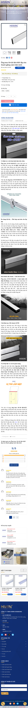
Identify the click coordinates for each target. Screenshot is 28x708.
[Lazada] (14, 704)
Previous (3, 53)
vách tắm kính (16, 128)
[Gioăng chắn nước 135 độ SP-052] (7, 581)
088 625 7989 (22, 707)
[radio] (3, 91)
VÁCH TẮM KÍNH (11, 11)
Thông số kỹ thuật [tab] (7, 120)
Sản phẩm (4, 644)
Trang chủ (3, 11)
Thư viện (4, 646)
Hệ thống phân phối (6, 651)
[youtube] (6, 635)
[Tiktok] (9, 635)
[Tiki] (18, 704)
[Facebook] (2, 635)
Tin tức (3, 653)
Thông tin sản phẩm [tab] (7, 117)
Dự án (3, 648)
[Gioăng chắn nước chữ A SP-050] (21, 581)
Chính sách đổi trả (6, 671)
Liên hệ (3, 656)
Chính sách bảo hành (6, 664)
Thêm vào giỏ (7, 101)
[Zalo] (13, 635)
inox (16, 422)
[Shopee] (10, 704)
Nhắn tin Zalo (15, 105)
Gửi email (13, 436)
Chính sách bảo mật (6, 674)
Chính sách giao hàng (7, 667)
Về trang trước (5, 436)
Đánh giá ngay (14, 465)
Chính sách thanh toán (7, 669)
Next (25, 570)
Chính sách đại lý (6, 676)
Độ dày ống (4, 88)
